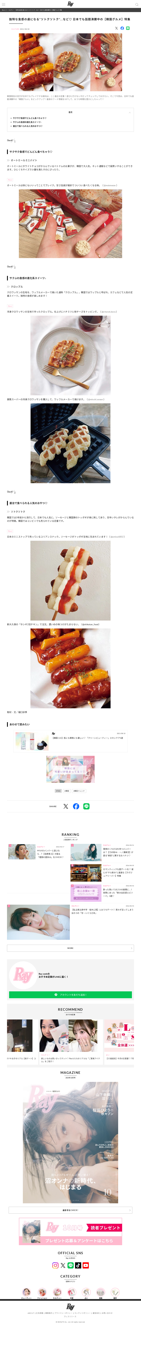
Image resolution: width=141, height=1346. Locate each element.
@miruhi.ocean (95, 399)
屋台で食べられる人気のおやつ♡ (27, 126)
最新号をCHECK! (70, 1210)
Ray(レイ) (4, 10)
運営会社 (96, 1313)
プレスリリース (70, 1316)
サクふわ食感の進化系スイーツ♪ (27, 122)
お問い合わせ (107, 1313)
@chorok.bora (109, 311)
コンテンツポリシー (82, 1313)
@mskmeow (110, 185)
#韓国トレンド (79, 791)
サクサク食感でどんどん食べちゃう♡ (29, 118)
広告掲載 (39, 1313)
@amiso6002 (117, 536)
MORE (70, 948)
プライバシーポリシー (63, 1313)
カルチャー (11, 10)
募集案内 (49, 1313)
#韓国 (67, 791)
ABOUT (31, 1313)
